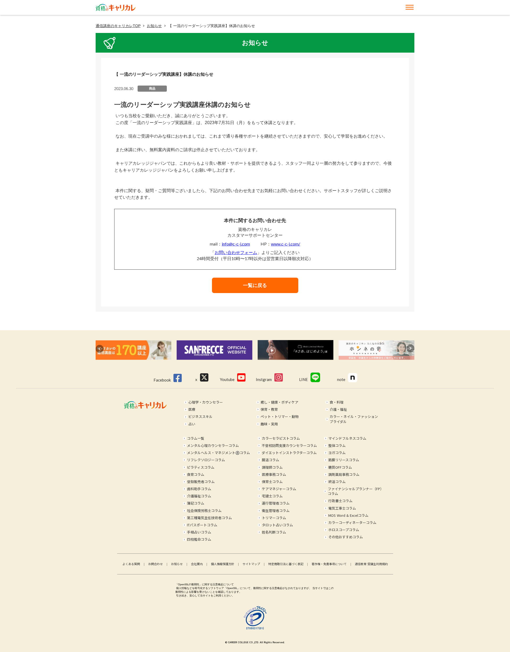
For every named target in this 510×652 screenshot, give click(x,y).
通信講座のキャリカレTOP (118, 26)
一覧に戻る (255, 285)
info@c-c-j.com (236, 243)
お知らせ (154, 26)
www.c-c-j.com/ (285, 243)
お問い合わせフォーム (236, 252)
